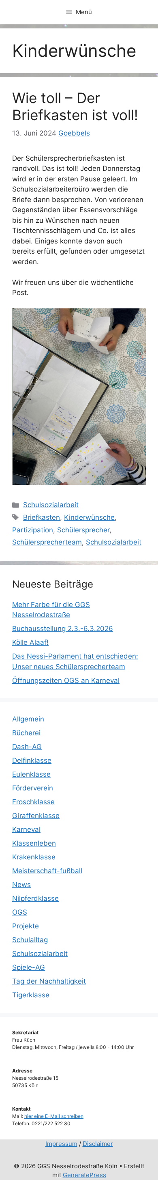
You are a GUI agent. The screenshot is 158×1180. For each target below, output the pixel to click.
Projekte (25, 926)
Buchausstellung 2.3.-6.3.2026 (62, 628)
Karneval (26, 829)
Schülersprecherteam (47, 542)
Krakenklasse (34, 857)
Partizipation (32, 530)
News (21, 885)
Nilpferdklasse (35, 898)
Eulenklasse (31, 774)
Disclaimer (98, 1144)
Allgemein (28, 719)
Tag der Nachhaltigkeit (49, 981)
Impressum (61, 1144)
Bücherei (26, 733)
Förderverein (32, 788)
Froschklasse (33, 802)
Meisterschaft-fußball (47, 871)
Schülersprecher (83, 530)
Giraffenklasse (36, 816)
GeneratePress (84, 1175)
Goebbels (74, 133)
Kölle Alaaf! (30, 642)
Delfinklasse (31, 760)
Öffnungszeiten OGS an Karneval (66, 680)
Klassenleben (34, 843)
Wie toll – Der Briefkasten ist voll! (75, 106)
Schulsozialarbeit (51, 505)
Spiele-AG (28, 967)
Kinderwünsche (89, 517)
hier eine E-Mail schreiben (53, 1116)
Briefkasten (41, 517)
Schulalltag (30, 940)
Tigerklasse (30, 995)
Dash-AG (27, 747)
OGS (19, 912)
